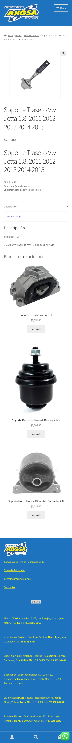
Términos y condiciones (17, 578)
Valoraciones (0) (13, 216)
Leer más (36, 329)
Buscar (36, 737)
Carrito (55, 734)
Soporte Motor (31, 35)
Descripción (10, 206)
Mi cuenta (12, 737)
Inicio (10, 35)
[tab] (36, 207)
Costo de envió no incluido (27, 189)
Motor (18, 35)
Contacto (9, 587)
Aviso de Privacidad (14, 570)
